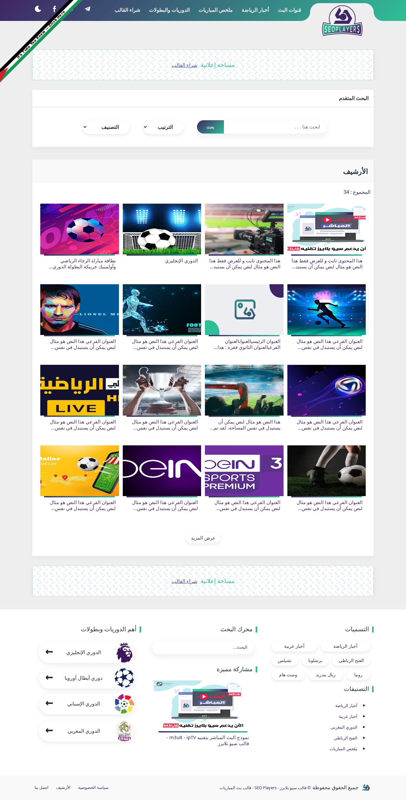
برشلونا (315, 660)
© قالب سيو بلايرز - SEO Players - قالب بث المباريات (265, 787)
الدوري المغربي (344, 727)
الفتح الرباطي (351, 660)
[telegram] (87, 8)
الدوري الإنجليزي (181, 260)
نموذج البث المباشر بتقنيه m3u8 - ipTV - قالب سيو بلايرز (208, 740)
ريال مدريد (326, 675)
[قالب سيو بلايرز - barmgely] (366, 787)
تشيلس (284, 660)
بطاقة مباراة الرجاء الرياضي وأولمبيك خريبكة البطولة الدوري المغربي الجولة (84, 266)
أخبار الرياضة (345, 646)
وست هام (288, 675)
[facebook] (54, 8)
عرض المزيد (203, 537)
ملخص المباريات (343, 748)
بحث (210, 127)
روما (358, 675)
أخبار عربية (294, 646)
